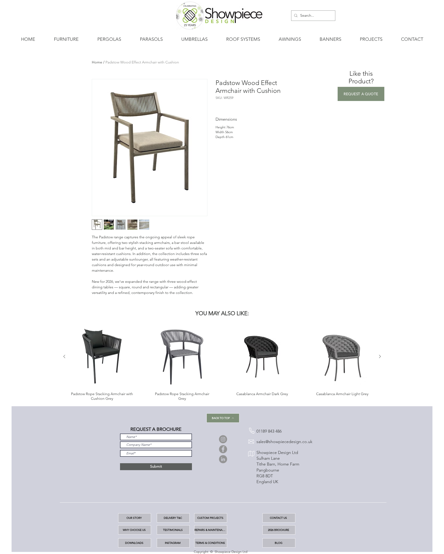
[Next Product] (380, 356)
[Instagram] (223, 439)
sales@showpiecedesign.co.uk (284, 441)
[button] (361, 94)
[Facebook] (223, 449)
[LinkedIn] (223, 459)
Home (97, 62)
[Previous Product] (64, 356)
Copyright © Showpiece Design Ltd (220, 552)
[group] (222, 363)
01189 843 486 (269, 431)
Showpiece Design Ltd (277, 452)
